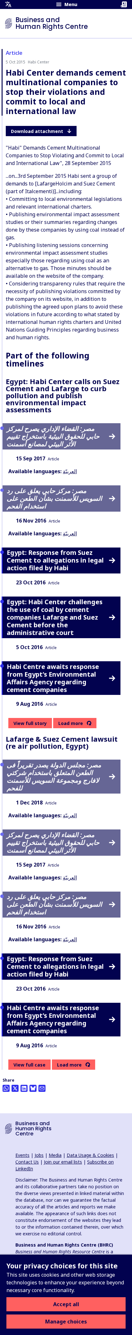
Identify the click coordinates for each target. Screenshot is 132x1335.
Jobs (39, 1155)
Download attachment (37, 131)
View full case (29, 1065)
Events (22, 1155)
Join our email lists (63, 1162)
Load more (70, 723)
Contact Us (27, 1162)
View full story (30, 723)
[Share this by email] (41, 1088)
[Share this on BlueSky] (33, 1088)
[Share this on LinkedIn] (24, 1088)
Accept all (66, 1304)
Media (55, 1155)
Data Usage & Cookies (90, 1155)
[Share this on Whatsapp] (6, 1088)
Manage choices (66, 1321)
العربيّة (70, 471)
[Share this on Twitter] (15, 1088)
